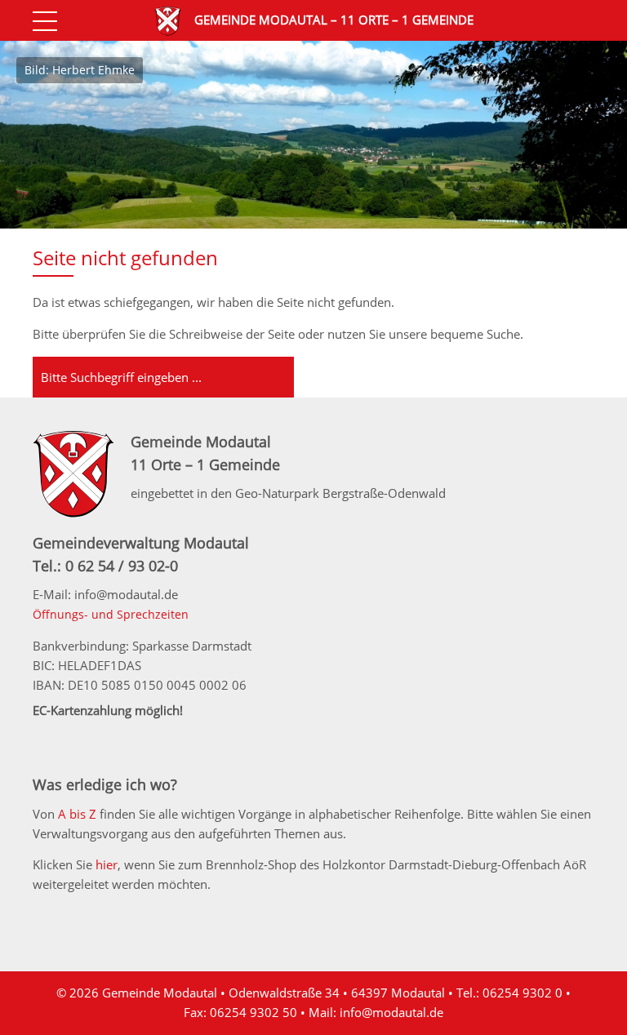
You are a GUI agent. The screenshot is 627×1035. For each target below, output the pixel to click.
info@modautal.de (391, 1012)
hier (107, 864)
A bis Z (77, 814)
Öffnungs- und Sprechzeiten (111, 614)
